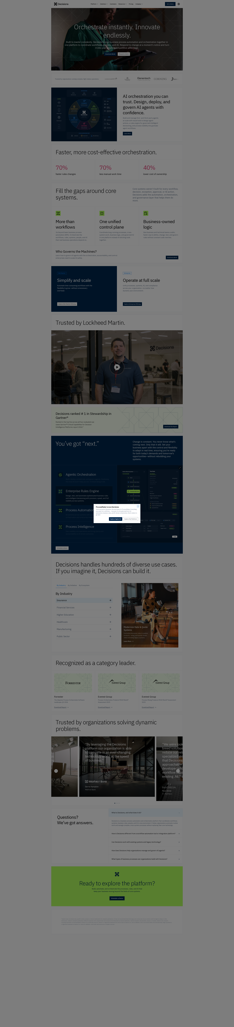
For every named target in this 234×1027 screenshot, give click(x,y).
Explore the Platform (130, 519)
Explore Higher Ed (115, 519)
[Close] (138, 506)
